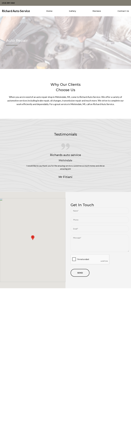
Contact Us (123, 11)
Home (49, 11)
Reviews (97, 11)
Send (80, 273)
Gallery (72, 11)
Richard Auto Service (16, 11)
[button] (32, 237)
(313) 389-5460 (8, 3)
